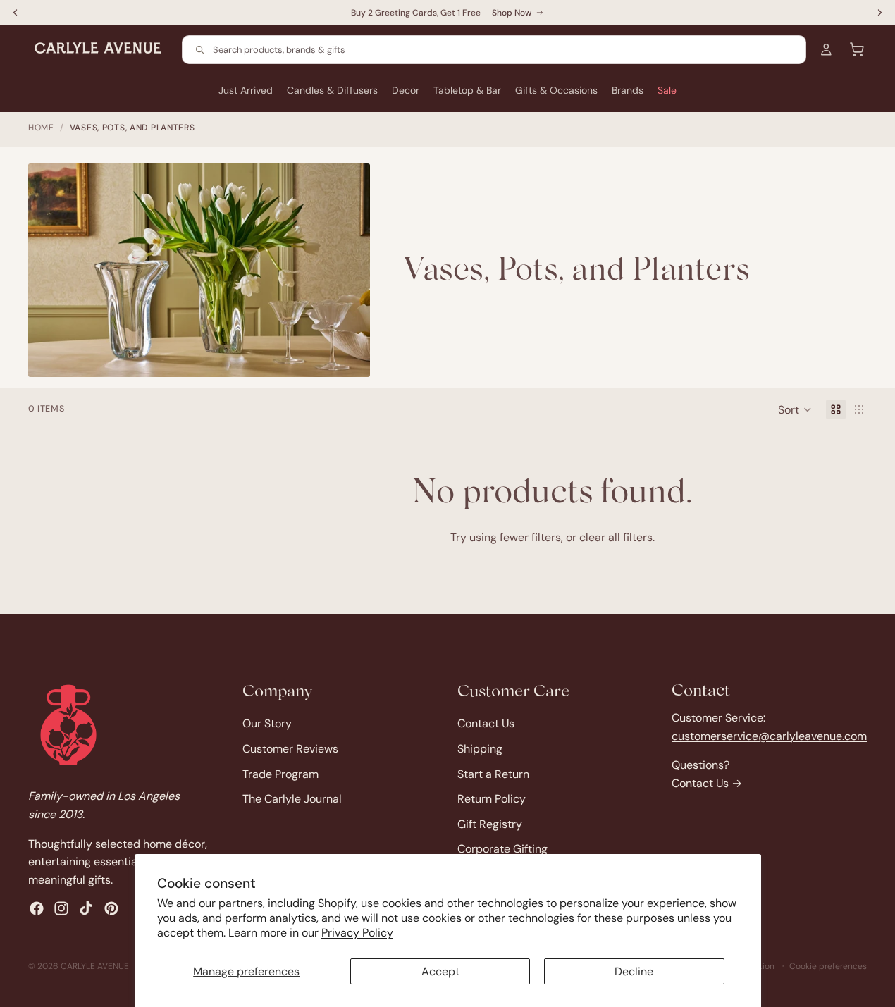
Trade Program (280, 774)
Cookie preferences (828, 966)
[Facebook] (36, 909)
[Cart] (856, 49)
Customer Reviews (290, 748)
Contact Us (485, 724)
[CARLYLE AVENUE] (68, 724)
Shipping (479, 748)
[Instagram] (61, 909)
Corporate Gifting (502, 849)
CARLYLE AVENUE (95, 966)
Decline (634, 971)
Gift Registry (489, 824)
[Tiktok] (86, 909)
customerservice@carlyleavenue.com (769, 736)
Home (41, 127)
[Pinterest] (111, 909)
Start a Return (493, 774)
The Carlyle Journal (292, 799)
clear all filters (616, 537)
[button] (795, 409)
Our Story (267, 724)
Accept (440, 971)
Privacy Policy (357, 932)
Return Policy (491, 799)
